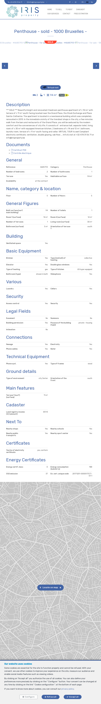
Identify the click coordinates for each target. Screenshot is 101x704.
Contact (66, 14)
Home (49, 9)
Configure (29, 697)
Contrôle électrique (22, 153)
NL (92, 2)
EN (87, 2)
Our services (53, 14)
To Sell (59, 9)
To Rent (69, 9)
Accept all (73, 697)
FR (83, 2)
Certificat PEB (19, 150)
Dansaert (80, 9)
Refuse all (51, 697)
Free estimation (81, 14)
